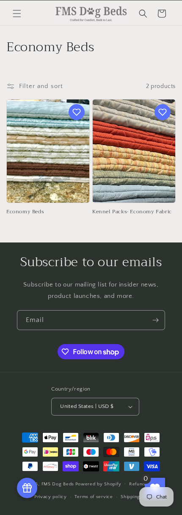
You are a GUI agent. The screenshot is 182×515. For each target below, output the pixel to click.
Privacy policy (50, 496)
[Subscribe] (155, 320)
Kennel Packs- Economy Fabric (132, 212)
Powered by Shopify (98, 483)
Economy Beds (25, 212)
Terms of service (93, 496)
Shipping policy (138, 496)
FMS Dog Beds (57, 483)
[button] (17, 13)
